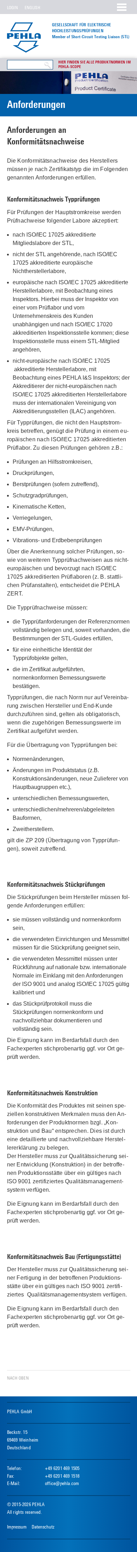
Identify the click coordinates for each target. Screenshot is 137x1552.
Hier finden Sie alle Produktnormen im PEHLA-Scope (94, 64)
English (32, 7)
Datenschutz (43, 1527)
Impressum (17, 1527)
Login (12, 7)
